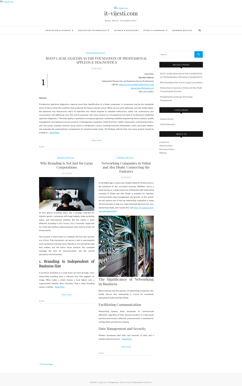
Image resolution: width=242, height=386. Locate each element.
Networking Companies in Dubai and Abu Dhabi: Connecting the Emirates (126, 167)
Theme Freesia (125, 382)
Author (42, 147)
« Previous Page (46, 364)
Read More (54, 132)
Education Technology (92, 30)
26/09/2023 (126, 177)
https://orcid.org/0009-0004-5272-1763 (136, 84)
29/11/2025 (66, 173)
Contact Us (164, 142)
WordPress (147, 382)
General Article (182, 30)
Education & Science (58, 30)
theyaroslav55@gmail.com (142, 88)
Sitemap (162, 153)
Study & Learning (154, 30)
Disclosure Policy (167, 149)
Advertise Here (166, 145)
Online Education (95, 53)
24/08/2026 (96, 68)
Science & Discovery (126, 30)
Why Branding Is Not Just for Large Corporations (66, 165)
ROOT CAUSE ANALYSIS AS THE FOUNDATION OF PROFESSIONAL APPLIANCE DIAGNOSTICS (96, 60)
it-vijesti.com (121, 13)
